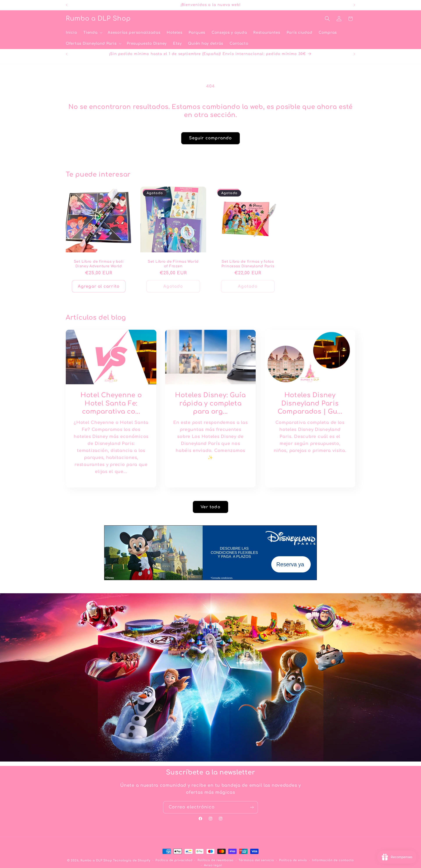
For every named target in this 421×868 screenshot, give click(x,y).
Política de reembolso (216, 860)
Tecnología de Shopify (131, 860)
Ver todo (210, 507)
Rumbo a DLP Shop (96, 860)
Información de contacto (333, 860)
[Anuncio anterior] (66, 5)
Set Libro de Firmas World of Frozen (173, 264)
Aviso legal (213, 865)
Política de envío (293, 860)
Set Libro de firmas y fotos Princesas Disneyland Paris (247, 264)
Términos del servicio (256, 860)
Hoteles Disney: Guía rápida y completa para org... (210, 403)
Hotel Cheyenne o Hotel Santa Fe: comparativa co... (111, 403)
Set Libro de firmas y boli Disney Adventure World (99, 264)
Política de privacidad (173, 860)
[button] (92, 32)
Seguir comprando (210, 138)
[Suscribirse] (252, 807)
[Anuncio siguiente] (354, 5)
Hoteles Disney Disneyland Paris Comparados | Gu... (309, 403)
